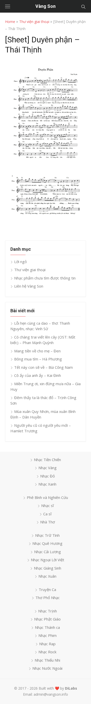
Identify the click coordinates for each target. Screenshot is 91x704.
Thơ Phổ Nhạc (47, 597)
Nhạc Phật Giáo (47, 619)
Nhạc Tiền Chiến (47, 459)
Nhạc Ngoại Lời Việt (47, 559)
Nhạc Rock (47, 651)
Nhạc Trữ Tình (47, 535)
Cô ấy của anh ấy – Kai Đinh (37, 375)
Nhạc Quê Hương (47, 543)
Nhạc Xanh (47, 484)
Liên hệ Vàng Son (28, 286)
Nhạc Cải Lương (47, 551)
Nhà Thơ (47, 521)
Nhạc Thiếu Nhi (47, 660)
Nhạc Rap (47, 643)
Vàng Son (45, 6)
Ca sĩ (47, 513)
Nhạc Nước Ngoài (47, 668)
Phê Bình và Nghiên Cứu (47, 497)
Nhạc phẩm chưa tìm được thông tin (45, 277)
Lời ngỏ (20, 261)
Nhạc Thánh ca (47, 627)
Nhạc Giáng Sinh (47, 568)
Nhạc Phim (47, 635)
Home (10, 21)
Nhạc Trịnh (47, 610)
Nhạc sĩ (47, 505)
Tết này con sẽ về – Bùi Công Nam (43, 367)
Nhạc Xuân (47, 576)
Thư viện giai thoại (34, 21)
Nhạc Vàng (47, 467)
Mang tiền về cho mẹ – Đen (37, 350)
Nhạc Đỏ (47, 475)
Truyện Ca (47, 589)
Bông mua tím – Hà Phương (38, 358)
